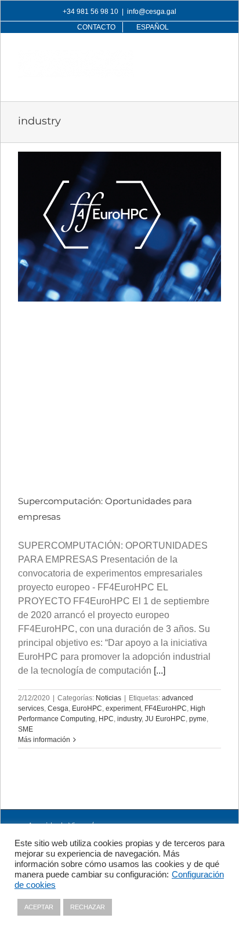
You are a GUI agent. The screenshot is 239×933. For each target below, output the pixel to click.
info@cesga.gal (151, 12)
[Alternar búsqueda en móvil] (191, 56)
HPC (106, 719)
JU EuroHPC (165, 719)
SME (25, 729)
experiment (123, 708)
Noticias (108, 698)
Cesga (58, 708)
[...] (159, 670)
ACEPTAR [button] (38, 906)
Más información (44, 740)
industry (129, 719)
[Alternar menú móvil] (215, 56)
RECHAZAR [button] (87, 906)
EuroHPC (87, 708)
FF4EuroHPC (165, 708)
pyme (198, 719)
